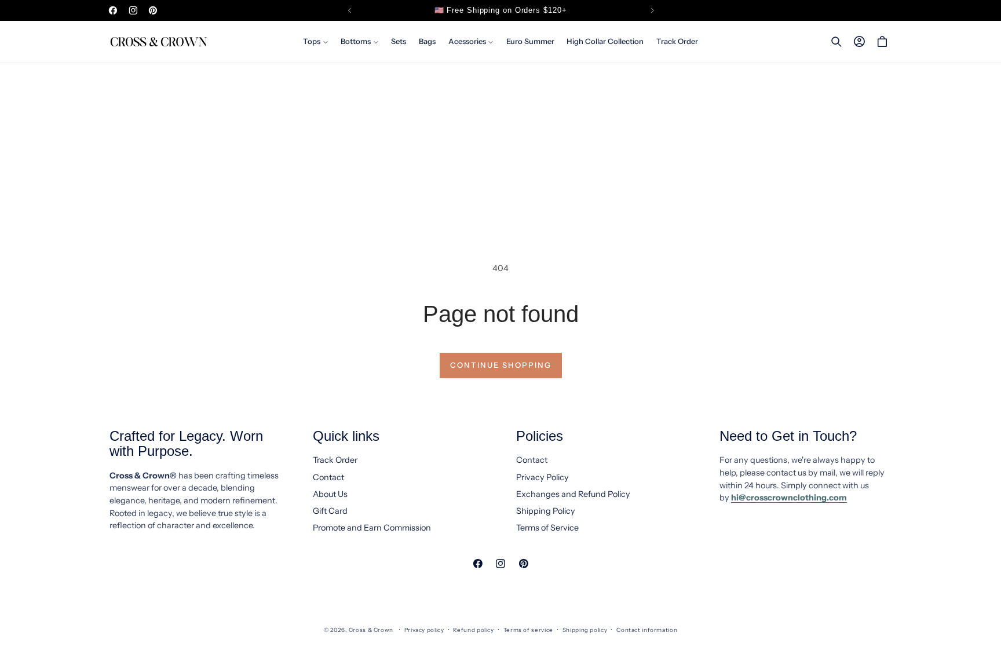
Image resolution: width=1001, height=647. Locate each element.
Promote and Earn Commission (372, 527)
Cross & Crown (371, 629)
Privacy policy (424, 629)
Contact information (646, 629)
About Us (330, 494)
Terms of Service (547, 527)
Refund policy (473, 629)
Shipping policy (584, 629)
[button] (315, 41)
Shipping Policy (545, 511)
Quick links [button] (346, 436)
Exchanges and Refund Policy (573, 494)
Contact (328, 477)
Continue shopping (500, 365)
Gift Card (330, 511)
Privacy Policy (542, 477)
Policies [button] (539, 436)
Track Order (335, 460)
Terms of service (528, 629)
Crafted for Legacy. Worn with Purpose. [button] (186, 444)
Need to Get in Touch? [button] (788, 436)
